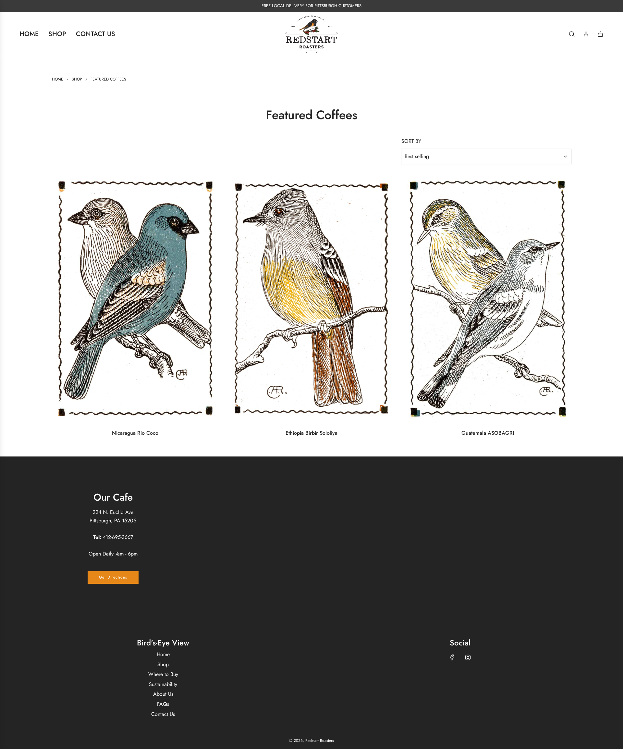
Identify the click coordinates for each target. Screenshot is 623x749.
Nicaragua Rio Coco (135, 433)
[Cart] (600, 34)
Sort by (411, 141)
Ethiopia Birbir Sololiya (311, 433)
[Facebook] (452, 657)
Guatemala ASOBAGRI (487, 433)
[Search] (572, 34)
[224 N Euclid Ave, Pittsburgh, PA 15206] (311, 537)
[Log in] (586, 34)
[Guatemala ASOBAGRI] (488, 299)
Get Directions (113, 577)
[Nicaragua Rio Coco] (135, 299)
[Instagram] (468, 657)
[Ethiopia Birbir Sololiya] (311, 299)
